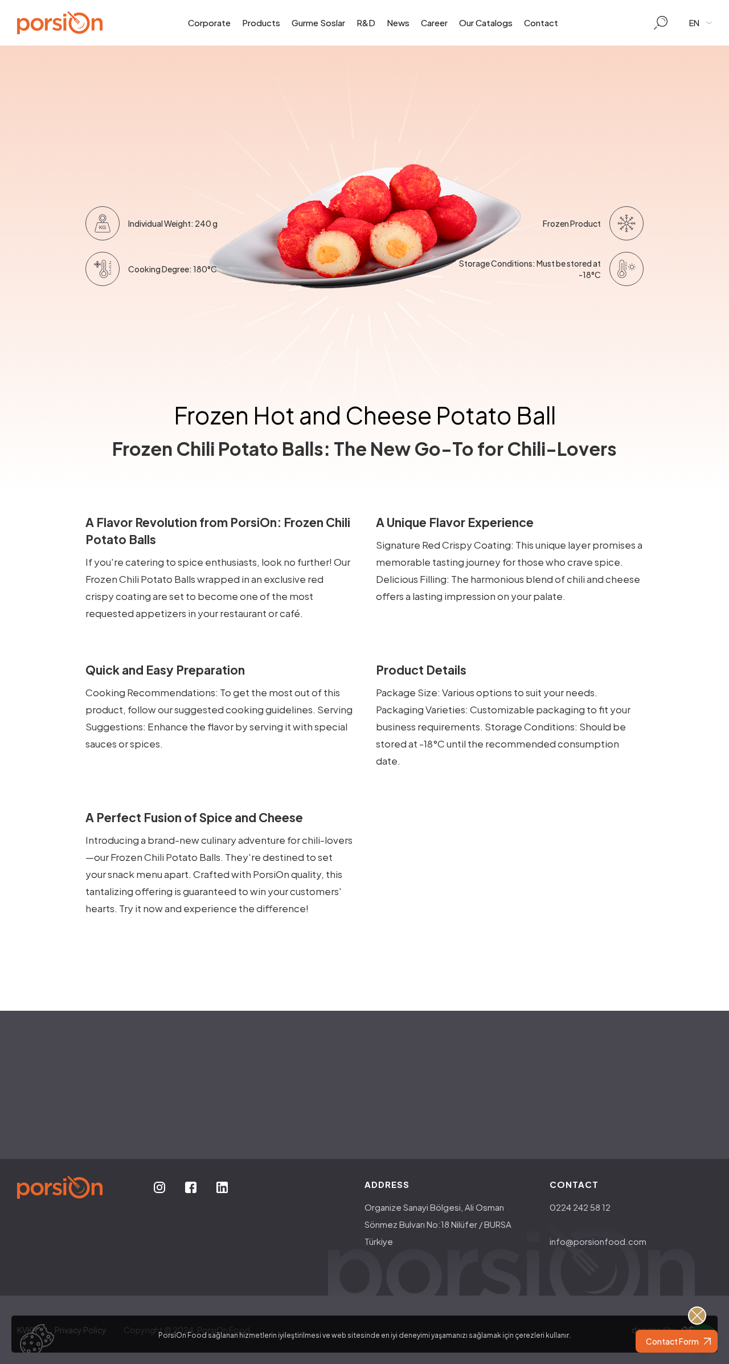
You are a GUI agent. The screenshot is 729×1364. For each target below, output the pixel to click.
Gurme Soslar (318, 22)
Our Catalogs (486, 22)
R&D (366, 22)
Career (434, 22)
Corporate (209, 22)
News (398, 22)
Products (261, 22)
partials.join (324, 1164)
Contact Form (672, 1341)
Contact (541, 22)
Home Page (394, 1109)
